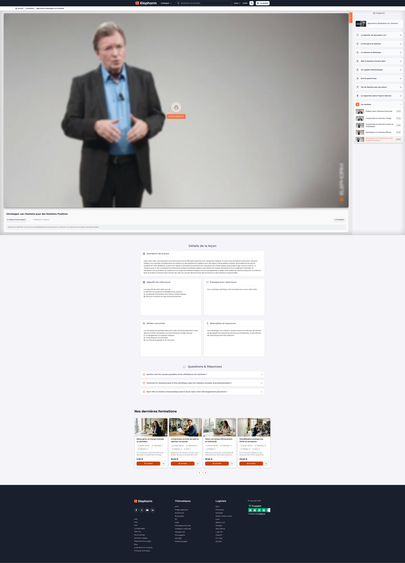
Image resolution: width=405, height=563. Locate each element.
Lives (236, 3)
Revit (217, 507)
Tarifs (245, 3)
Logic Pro (219, 532)
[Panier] (251, 3)
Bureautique (179, 516)
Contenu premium (176, 116)
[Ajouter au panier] (163, 463)
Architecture (179, 513)
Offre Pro (137, 532)
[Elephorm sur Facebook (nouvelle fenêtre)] (136, 510)
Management (180, 532)
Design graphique (181, 510)
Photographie (180, 535)
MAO (177, 507)
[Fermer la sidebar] (350, 17)
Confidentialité (139, 529)
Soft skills (178, 538)
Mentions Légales (140, 538)
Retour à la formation (17, 220)
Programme (380, 13)
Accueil (21, 8)
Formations (30, 8)
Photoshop (220, 510)
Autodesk (219, 513)
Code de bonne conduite (143, 548)
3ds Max (219, 541)
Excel (217, 519)
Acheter (149, 463)
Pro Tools (219, 538)
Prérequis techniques (142, 551)
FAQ (135, 522)
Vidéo (177, 522)
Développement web (183, 526)
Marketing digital (181, 541)
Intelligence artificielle (183, 529)
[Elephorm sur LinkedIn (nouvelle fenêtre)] (153, 510)
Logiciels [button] (221, 501)
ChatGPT (219, 535)
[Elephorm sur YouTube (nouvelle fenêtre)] (147, 510)
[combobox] (204, 3)
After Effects (220, 529)
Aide (135, 519)
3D (176, 519)
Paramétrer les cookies (142, 541)
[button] (200, 473)
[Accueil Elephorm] (143, 501)
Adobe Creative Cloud (224, 516)
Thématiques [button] (183, 501)
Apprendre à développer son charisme (50, 8)
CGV (135, 525)
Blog (136, 544)
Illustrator (219, 526)
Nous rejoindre (139, 535)
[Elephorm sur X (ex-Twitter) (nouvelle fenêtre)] (142, 510)
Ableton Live (220, 522)
